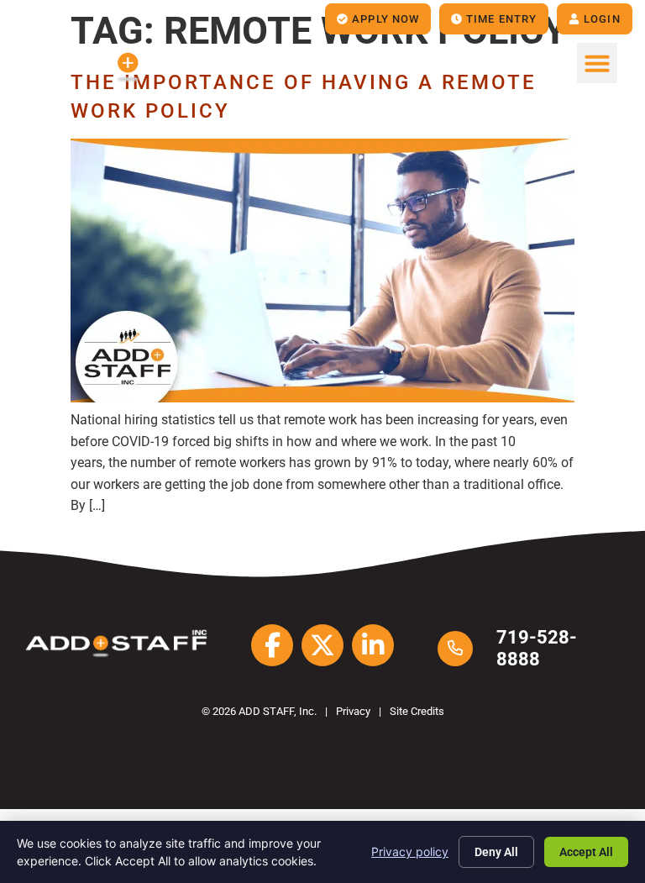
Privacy (353, 711)
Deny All (496, 852)
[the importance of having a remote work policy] (322, 398)
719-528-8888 (536, 648)
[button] (597, 63)
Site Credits (417, 711)
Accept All (586, 852)
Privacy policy (409, 851)
